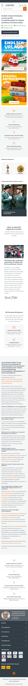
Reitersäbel (4, 495)
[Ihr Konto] (20, 5)
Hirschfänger (4, 499)
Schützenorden (9, 379)
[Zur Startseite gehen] (9, 5)
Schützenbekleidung (9, 212)
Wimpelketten (16, 381)
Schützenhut (10, 459)
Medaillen (20, 173)
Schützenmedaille (11, 477)
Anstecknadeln (17, 526)
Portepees (4, 503)
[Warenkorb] (25, 5)
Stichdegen (4, 497)
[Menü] (2, 5)
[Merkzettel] (22, 5)
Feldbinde (21, 513)
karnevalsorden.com (16, 543)
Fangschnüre (4, 515)
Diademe (3, 523)
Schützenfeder (5, 461)
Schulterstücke (13, 517)
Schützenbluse (18, 455)
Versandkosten (15, 681)
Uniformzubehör (5, 513)
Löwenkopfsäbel (7, 493)
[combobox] (12, 9)
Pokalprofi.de (4, 543)
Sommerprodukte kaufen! (10, 32)
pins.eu (5, 548)
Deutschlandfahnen (6, 383)
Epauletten (15, 513)
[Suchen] (25, 9)
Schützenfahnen (5, 421)
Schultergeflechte (6, 519)
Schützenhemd (5, 455)
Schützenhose (13, 453)
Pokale (8, 173)
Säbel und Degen (11, 491)
